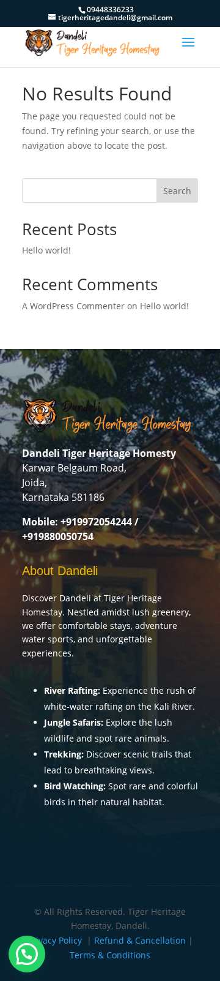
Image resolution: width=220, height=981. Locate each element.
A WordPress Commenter (73, 306)
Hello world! (46, 250)
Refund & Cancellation (140, 940)
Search (177, 191)
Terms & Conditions (110, 955)
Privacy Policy (55, 940)
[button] (27, 954)
